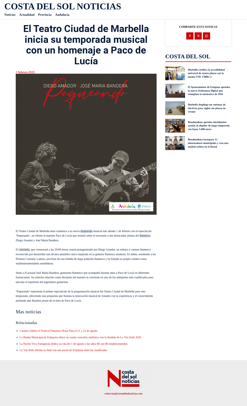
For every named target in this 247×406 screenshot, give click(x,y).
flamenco (145, 235)
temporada (86, 231)
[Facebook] (189, 36)
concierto (24, 249)
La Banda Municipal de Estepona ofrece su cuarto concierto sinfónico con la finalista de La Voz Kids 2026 (80, 337)
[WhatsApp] (206, 36)
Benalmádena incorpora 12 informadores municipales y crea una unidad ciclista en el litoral (208, 143)
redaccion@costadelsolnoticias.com (123, 393)
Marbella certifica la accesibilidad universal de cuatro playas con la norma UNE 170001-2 (206, 73)
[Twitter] (198, 36)
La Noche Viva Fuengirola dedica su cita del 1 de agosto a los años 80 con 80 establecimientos (73, 343)
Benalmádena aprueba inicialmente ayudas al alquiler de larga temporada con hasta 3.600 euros (209, 126)
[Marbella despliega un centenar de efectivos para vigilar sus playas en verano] (175, 108)
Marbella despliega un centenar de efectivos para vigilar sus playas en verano (206, 108)
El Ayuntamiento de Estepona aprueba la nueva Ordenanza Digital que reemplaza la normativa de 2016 (209, 91)
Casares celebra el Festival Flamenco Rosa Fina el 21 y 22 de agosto (58, 330)
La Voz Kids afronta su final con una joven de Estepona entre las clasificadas (63, 350)
